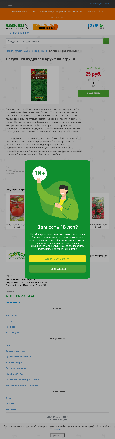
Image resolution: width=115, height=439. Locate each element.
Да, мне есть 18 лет (57, 258)
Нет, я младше (58, 268)
